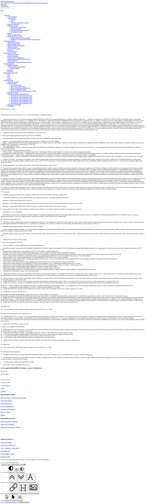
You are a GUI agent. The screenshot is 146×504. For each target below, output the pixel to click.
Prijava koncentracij (16, 85)
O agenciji (7, 15)
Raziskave (10, 69)
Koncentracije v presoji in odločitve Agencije (19, 62)
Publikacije (10, 71)
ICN (8, 76)
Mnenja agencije (15, 68)
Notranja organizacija (13, 24)
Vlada (2, 448)
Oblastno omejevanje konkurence (20, 30)
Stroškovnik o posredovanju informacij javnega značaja (25, 39)
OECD (9, 79)
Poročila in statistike (12, 65)
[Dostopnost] (4, 6)
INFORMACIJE (8, 80)
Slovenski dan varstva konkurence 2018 (21, 98)
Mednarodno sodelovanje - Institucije (10, 427)
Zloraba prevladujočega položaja (16, 45)
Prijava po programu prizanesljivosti (20, 88)
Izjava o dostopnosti (5, 502)
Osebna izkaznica (12, 16)
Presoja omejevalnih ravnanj (18, 27)
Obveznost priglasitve (13, 54)
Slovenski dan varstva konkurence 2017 (21, 100)
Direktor (13, 19)
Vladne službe (15, 448)
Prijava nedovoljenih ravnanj (18, 89)
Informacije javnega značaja (14, 36)
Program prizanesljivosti (13, 44)
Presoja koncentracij (16, 29)
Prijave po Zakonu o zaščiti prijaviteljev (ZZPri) (23, 91)
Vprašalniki (10, 106)
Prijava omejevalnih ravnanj (18, 86)
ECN (8, 74)
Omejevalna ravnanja (9, 41)
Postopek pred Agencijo (13, 48)
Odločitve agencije (12, 47)
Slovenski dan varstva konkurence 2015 (21, 103)
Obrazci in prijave (12, 83)
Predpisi (9, 33)
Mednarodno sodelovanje (11, 73)
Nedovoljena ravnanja (17, 32)
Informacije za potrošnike (14, 104)
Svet (12, 21)
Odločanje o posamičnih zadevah (19, 22)
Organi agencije (11, 18)
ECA (8, 77)
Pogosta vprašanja (12, 51)
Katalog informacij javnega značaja (20, 38)
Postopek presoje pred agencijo (15, 57)
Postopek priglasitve (12, 56)
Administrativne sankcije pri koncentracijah (19, 59)
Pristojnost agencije (12, 25)
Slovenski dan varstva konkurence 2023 (18, 94)
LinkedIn (3, 391)
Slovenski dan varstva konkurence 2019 (21, 97)
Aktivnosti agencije (9, 63)
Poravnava (10, 50)
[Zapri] (18, 463)
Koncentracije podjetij (10, 53)
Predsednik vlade (5, 451)
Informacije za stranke (13, 82)
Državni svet (12, 445)
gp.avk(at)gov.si (6, 385)
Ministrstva (8, 448)
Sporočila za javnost (12, 92)
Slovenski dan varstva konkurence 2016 (21, 101)
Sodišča (12, 454)
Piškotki (3, 415)
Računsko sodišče (5, 457)
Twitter (2, 388)
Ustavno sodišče (5, 454)
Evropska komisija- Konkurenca (9, 421)
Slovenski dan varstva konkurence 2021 (21, 95)
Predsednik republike (6, 442)
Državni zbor (4, 445)
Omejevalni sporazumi (13, 42)
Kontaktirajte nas (14, 502)
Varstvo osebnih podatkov (14, 35)
